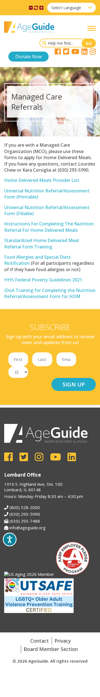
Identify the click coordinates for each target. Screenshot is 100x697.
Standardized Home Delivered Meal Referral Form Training (41, 243)
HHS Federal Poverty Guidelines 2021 (43, 280)
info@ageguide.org (27, 527)
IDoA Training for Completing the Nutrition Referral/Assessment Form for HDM (50, 293)
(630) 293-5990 (24, 514)
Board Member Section (51, 649)
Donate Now (28, 57)
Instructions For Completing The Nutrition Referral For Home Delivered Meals (49, 227)
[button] (92, 28)
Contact (39, 640)
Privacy (62, 640)
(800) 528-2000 (24, 507)
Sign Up (73, 384)
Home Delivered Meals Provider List (41, 180)
